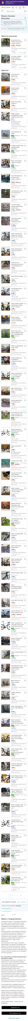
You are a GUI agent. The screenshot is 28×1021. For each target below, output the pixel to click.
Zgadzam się (15, 1007)
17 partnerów (10, 946)
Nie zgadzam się (15, 1013)
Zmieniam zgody (14, 1018)
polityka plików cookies (7, 1001)
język (15, 914)
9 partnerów (16, 947)
